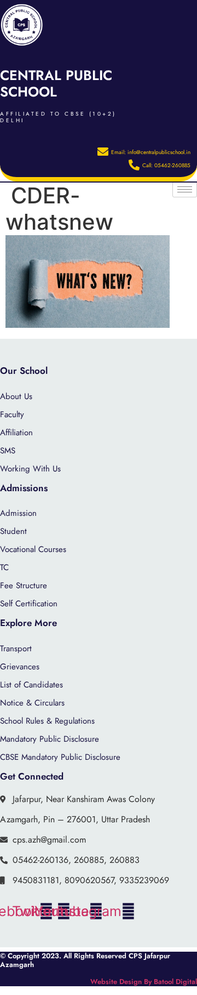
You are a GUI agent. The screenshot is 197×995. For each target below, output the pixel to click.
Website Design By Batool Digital (143, 981)
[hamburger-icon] (184, 189)
